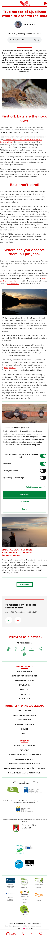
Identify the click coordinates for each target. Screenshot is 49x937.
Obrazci (24, 733)
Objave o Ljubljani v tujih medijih (24, 773)
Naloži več (24, 584)
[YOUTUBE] (31, 649)
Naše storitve (24, 720)
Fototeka (24, 750)
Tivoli (6, 367)
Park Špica (13, 281)
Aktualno (24, 689)
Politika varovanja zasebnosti (31, 926)
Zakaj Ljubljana (24, 711)
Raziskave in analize (25, 759)
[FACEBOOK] (15, 649)
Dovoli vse (24, 494)
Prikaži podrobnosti (34, 487)
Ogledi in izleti (24, 671)
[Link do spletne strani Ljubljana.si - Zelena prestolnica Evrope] (24, 849)
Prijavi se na (24, 637)
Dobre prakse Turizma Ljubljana (24, 764)
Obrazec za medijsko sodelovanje (24, 755)
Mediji (24, 740)
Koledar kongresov (24, 724)
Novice (24, 729)
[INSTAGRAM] (23, 649)
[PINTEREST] (24, 654)
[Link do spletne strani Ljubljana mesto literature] (24, 864)
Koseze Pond (13, 283)
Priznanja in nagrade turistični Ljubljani (24, 768)
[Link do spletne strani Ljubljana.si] (24, 828)
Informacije (24, 699)
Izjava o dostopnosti (34, 923)
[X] (40, 649)
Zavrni (24, 509)
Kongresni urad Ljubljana (24, 705)
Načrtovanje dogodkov (24, 715)
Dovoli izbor (24, 502)
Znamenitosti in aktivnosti (24, 676)
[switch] (43, 464)
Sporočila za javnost (24, 745)
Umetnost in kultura (24, 680)
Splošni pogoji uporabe (12, 926)
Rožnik (12, 367)
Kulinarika (24, 685)
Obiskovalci (24, 666)
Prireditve (25, 694)
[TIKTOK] (8, 649)
